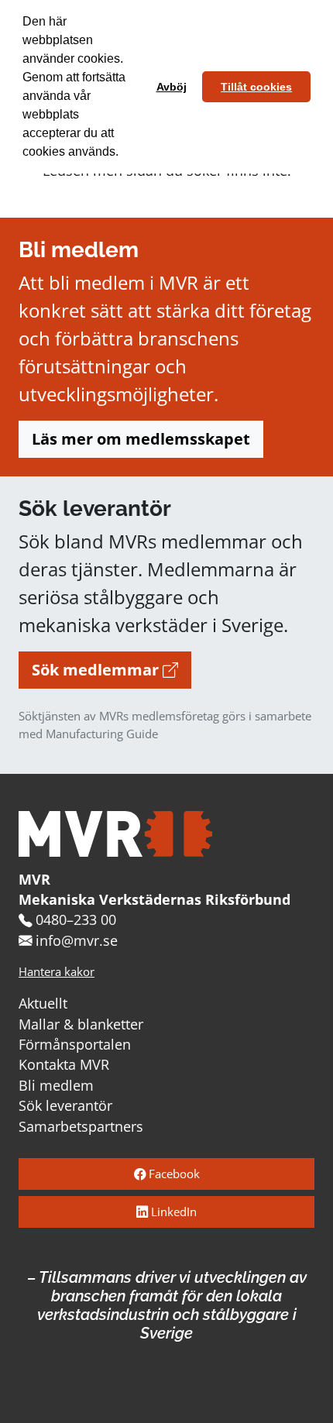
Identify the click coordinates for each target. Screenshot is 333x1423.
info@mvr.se (77, 940)
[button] (124, 153)
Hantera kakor (56, 972)
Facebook (173, 1174)
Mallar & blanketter (81, 1024)
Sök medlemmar (97, 669)
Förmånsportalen (75, 1044)
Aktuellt (43, 1003)
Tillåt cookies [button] (256, 87)
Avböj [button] (171, 87)
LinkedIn (172, 1212)
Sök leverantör (65, 1105)
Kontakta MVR (64, 1064)
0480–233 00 (76, 919)
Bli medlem (56, 1085)
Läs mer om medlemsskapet (141, 438)
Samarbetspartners (81, 1126)
